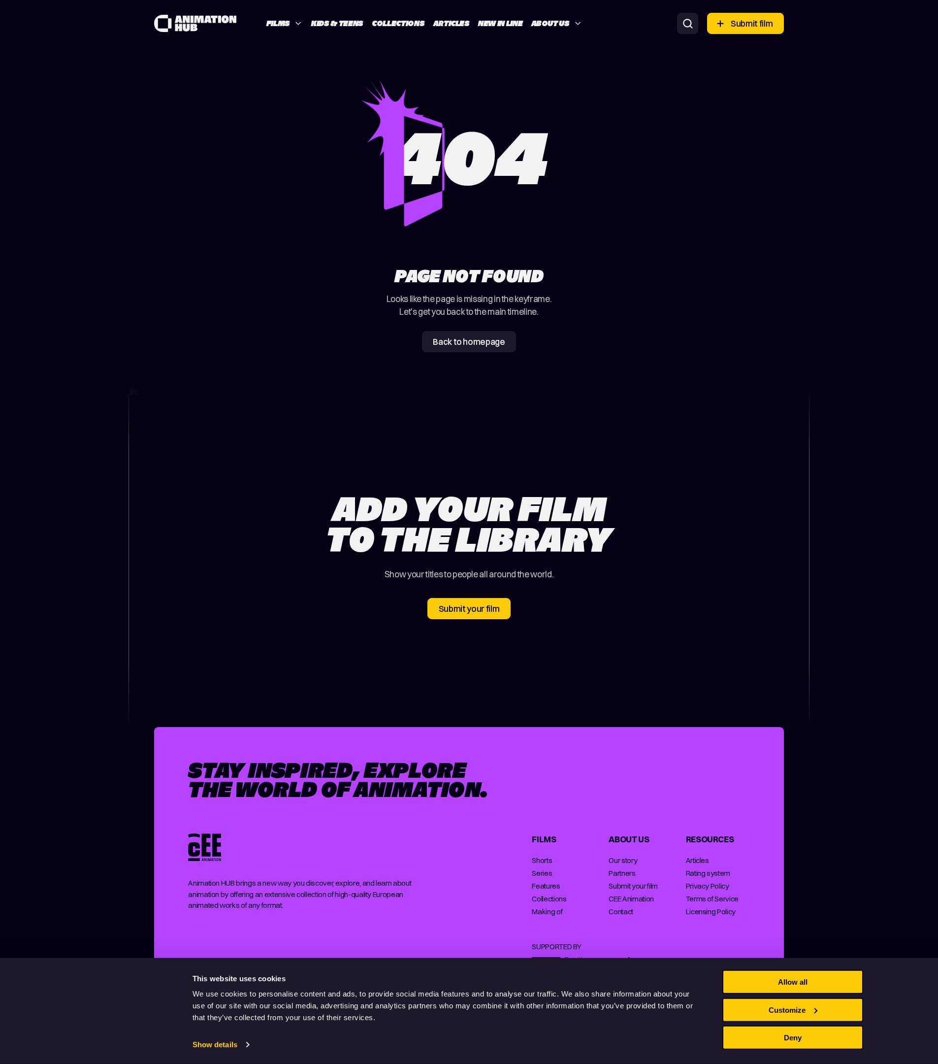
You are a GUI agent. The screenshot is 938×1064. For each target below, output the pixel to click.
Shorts (542, 860)
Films (278, 23)
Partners (622, 873)
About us (550, 23)
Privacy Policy (707, 886)
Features (546, 886)
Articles (451, 23)
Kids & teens (337, 23)
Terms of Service (712, 898)
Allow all (793, 982)
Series (542, 873)
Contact (621, 911)
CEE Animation (631, 898)
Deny (793, 1037)
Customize (787, 1009)
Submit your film (633, 886)
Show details (215, 1044)
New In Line (500, 23)
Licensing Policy (711, 911)
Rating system (708, 873)
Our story (623, 860)
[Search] (687, 23)
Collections (398, 23)
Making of (547, 911)
